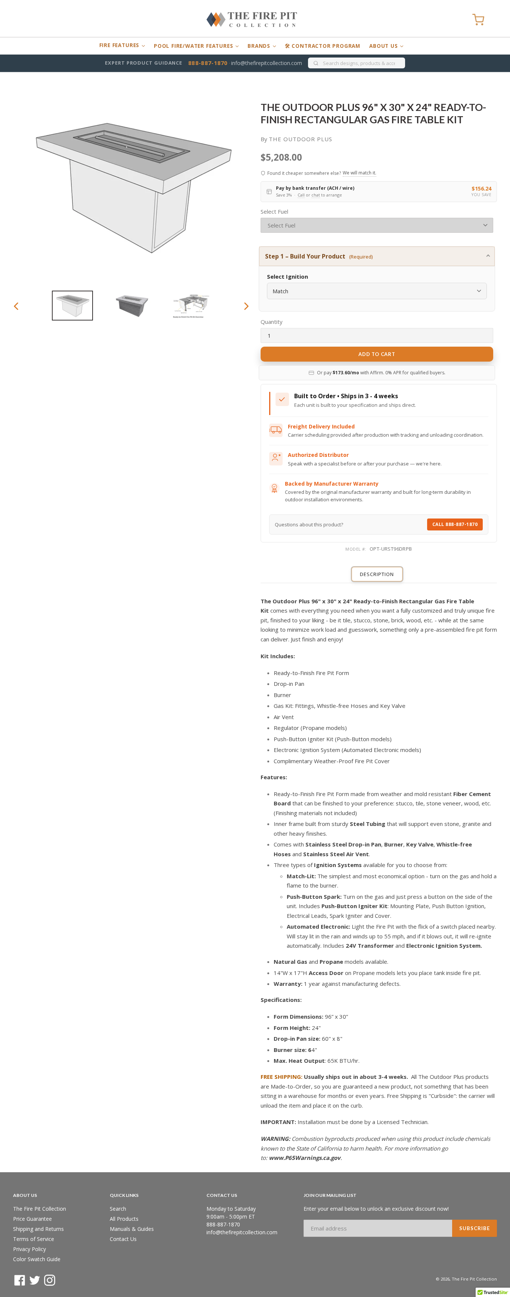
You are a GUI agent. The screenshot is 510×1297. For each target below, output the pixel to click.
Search (118, 1208)
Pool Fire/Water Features (194, 46)
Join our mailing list (330, 1195)
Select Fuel (274, 211)
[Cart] (478, 20)
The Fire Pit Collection (39, 1208)
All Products (124, 1218)
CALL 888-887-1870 (455, 524)
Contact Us (123, 1238)
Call (301, 195)
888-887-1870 (208, 62)
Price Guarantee (32, 1218)
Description (377, 574)
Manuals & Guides (132, 1228)
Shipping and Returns (38, 1228)
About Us (384, 46)
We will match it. (359, 173)
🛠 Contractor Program (322, 46)
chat (315, 195)
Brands (260, 46)
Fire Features (120, 45)
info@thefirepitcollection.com (266, 62)
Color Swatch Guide (36, 1259)
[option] (72, 305)
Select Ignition (287, 276)
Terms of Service (33, 1238)
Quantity (272, 321)
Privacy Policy (29, 1249)
